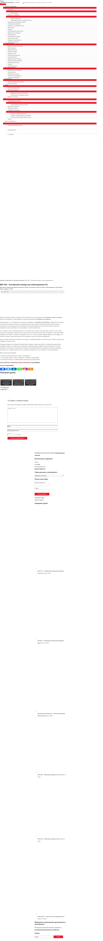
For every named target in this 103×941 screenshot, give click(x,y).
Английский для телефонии (15, 70)
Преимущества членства (14, 101)
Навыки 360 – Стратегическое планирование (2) (51, 916)
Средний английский (13, 42)
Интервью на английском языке (16, 25)
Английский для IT (12, 57)
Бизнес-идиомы (12, 48)
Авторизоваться (12, 130)
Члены (6, 84)
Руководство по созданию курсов (19, 95)
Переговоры (11, 27)
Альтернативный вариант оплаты (19, 104)
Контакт (10, 119)
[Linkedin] (14, 369)
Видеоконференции (16, 18)
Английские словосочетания (37, 287)
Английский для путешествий (15, 31)
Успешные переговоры (14, 77)
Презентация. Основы (13, 74)
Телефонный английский (14, 24)
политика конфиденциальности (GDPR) (21, 115)
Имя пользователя (40, 482)
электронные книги (10, 67)
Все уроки (10, 9)
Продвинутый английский (14, 40)
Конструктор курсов (13, 89)
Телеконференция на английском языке (21, 20)
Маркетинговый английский (15, 60)
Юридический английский (14, 58)
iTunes (36, 462)
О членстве (11, 134)
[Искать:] (44, 937)
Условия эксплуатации (13, 110)
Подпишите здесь (39, 497)
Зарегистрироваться (10, 121)
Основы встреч (12, 72)
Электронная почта (40, 466)
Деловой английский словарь (15, 46)
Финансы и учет (12, 53)
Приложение (8, 78)
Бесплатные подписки (13, 106)
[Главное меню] (3, 4)
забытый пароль (39, 500)
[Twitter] (8, 369)
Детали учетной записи (14, 88)
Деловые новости (12, 49)
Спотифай (37, 464)
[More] (30, 369)
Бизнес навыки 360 (13, 38)
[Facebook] (2, 369)
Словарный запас (9, 43)
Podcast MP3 (9, 365)
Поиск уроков (14, 13)
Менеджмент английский (14, 33)
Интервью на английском (44, 319)
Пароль (37, 488)
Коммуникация (12, 34)
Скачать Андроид (12, 83)
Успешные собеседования (14, 75)
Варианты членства (13, 96)
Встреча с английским (13, 15)
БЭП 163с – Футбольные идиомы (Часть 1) (49, 839)
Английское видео (12, 51)
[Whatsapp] (19, 369)
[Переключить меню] (50, 7)
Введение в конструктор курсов (19, 93)
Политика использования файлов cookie (21, 117)
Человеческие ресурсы (14, 55)
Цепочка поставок (12, 66)
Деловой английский (10, 6)
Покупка (10, 64)
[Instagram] (25, 369)
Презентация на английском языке (17, 22)
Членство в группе (12, 108)
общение (10, 29)
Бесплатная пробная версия (15, 125)
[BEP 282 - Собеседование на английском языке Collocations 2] (22, 314)
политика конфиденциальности (19, 113)
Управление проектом (13, 62)
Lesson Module (35, 362)
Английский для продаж (14, 36)
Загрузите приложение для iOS (16, 81)
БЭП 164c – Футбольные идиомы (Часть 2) (49, 774)
